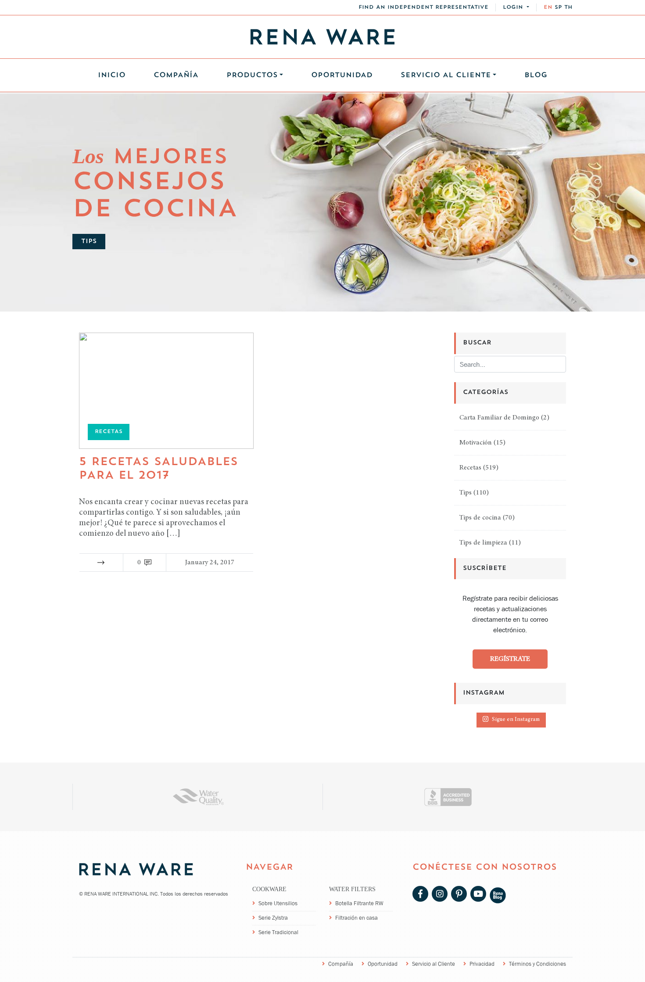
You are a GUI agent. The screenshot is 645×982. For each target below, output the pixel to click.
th (568, 7)
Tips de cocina (480, 517)
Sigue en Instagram (516, 720)
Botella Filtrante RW (359, 903)
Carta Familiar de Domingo (499, 417)
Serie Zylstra (273, 917)
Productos (252, 75)
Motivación (475, 442)
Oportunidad (342, 75)
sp (558, 7)
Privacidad (481, 964)
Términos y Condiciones (537, 964)
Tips (465, 492)
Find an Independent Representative (423, 7)
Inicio (111, 75)
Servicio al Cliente (433, 964)
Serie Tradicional (278, 932)
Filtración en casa (356, 917)
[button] (516, 7)
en (548, 7)
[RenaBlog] (498, 894)
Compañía (176, 75)
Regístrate (510, 659)
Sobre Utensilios (277, 903)
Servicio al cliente (446, 75)
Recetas (470, 467)
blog (535, 75)
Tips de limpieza (483, 542)
